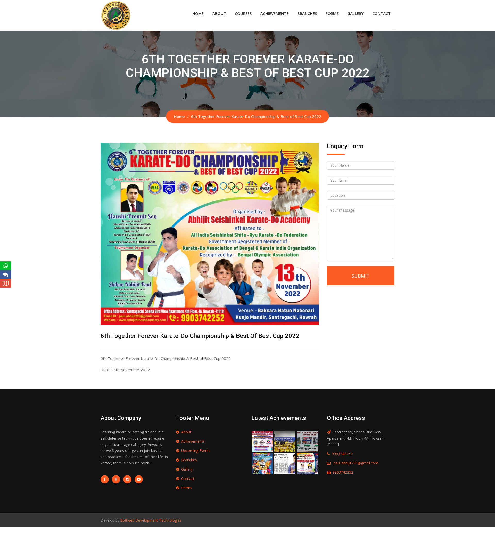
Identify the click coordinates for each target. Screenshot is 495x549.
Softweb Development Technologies (150, 520)
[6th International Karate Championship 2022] (307, 463)
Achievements (274, 13)
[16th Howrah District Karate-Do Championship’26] (262, 441)
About (219, 13)
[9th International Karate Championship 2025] (262, 463)
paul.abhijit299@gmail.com (356, 463)
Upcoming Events (195, 450)
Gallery (355, 13)
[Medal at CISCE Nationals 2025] (284, 441)
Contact (381, 13)
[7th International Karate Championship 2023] (284, 463)
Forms (332, 13)
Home (198, 13)
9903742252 (342, 453)
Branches (307, 13)
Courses (243, 13)
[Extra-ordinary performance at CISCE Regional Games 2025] (307, 441)
